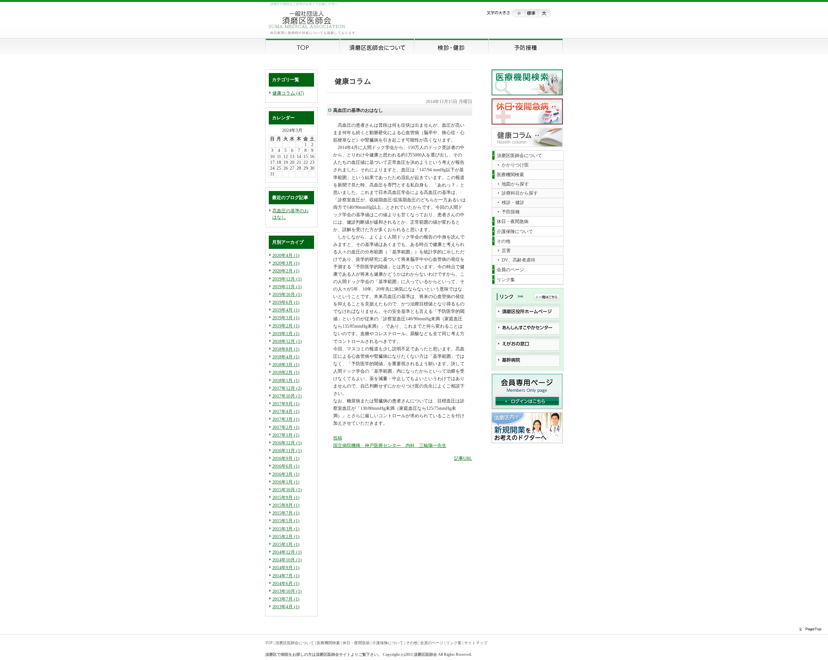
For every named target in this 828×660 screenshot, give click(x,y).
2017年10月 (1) (287, 396)
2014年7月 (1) (286, 575)
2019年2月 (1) (286, 325)
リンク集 (454, 643)
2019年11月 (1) (287, 286)
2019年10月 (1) (287, 294)
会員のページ (431, 643)
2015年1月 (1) (286, 544)
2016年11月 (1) (287, 450)
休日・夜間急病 (356, 643)
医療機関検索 (328, 643)
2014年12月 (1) (287, 552)
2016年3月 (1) (286, 474)
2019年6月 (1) (286, 302)
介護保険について (387, 643)
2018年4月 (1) (286, 356)
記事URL (463, 458)
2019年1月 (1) (286, 333)
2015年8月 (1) (286, 505)
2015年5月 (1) (286, 520)
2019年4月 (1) (286, 310)
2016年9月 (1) (286, 458)
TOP (269, 643)
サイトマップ (475, 643)
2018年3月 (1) (286, 364)
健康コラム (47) (288, 93)
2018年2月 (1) (286, 372)
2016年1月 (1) (286, 481)
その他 (412, 643)
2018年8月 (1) (286, 349)
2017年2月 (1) (286, 427)
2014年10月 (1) (287, 559)
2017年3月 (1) (286, 419)
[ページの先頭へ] (679, 629)
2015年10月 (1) (287, 489)
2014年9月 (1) (286, 567)
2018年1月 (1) (286, 380)
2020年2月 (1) (286, 270)
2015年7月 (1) (286, 513)
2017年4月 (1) (286, 411)
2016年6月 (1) (286, 466)
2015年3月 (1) (286, 528)
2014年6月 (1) (286, 583)
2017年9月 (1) (286, 403)
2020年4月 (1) (286, 255)
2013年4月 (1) (286, 606)
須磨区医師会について (294, 643)
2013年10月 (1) (287, 591)
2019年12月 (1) (287, 279)
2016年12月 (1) (287, 442)
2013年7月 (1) (286, 598)
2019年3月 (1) (286, 317)
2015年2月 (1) (286, 536)
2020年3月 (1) (286, 263)
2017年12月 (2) (287, 388)
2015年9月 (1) (286, 497)
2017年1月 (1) (286, 435)
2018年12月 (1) (287, 341)
